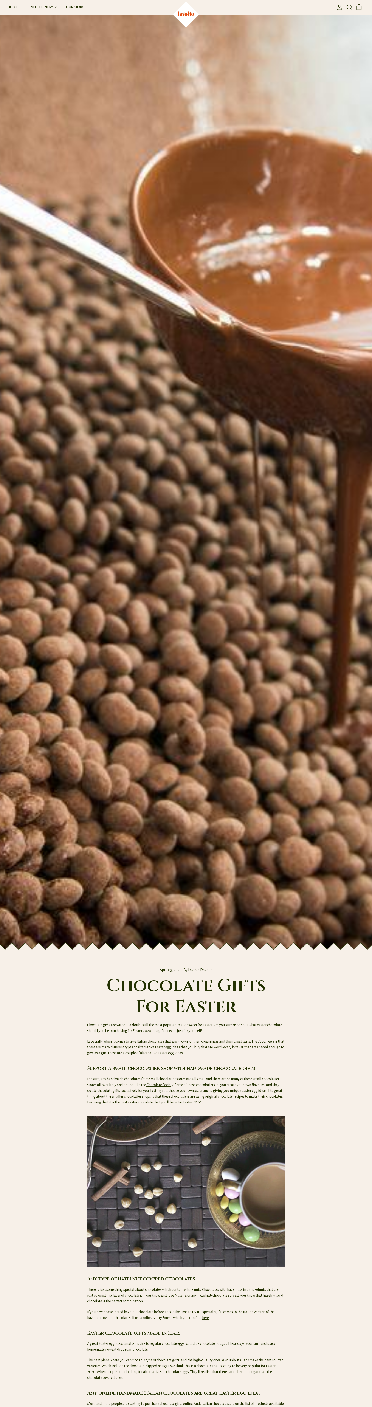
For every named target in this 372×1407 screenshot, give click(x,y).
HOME (12, 7)
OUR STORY (75, 7)
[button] (349, 7)
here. (205, 1318)
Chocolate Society (159, 1085)
